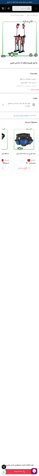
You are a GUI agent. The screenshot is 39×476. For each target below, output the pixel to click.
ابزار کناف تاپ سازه (32, 15)
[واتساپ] (4, 472)
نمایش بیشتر (35, 90)
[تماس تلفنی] (4, 467)
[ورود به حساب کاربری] (9, 8)
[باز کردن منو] (35, 8)
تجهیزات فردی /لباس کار (17, 15)
